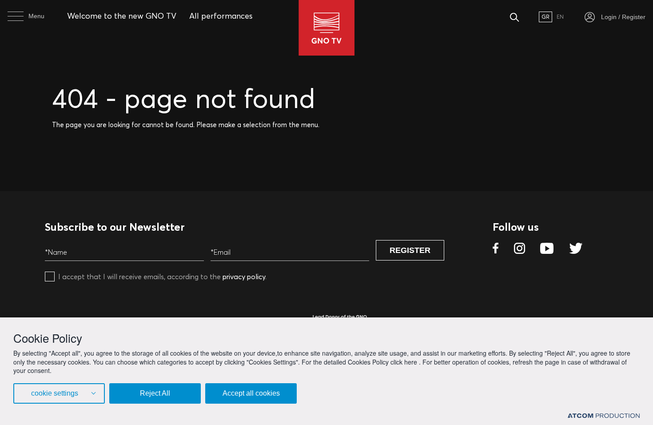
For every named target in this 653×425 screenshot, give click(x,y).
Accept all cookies (251, 393)
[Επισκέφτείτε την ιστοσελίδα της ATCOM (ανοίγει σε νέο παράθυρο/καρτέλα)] (604, 415)
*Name (56, 252)
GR (545, 16)
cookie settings (54, 393)
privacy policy (244, 276)
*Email (221, 252)
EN (560, 16)
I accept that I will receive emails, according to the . (162, 276)
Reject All (155, 393)
